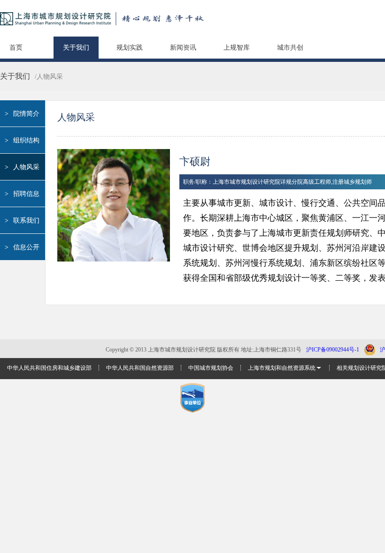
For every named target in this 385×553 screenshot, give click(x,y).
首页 (16, 47)
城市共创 (290, 47)
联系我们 (22, 220)
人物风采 (22, 167)
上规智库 (236, 47)
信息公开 (22, 247)
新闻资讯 (183, 47)
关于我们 (76, 47)
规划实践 (129, 47)
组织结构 (22, 140)
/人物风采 (49, 76)
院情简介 (22, 113)
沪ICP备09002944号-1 (332, 349)
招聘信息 (22, 193)
